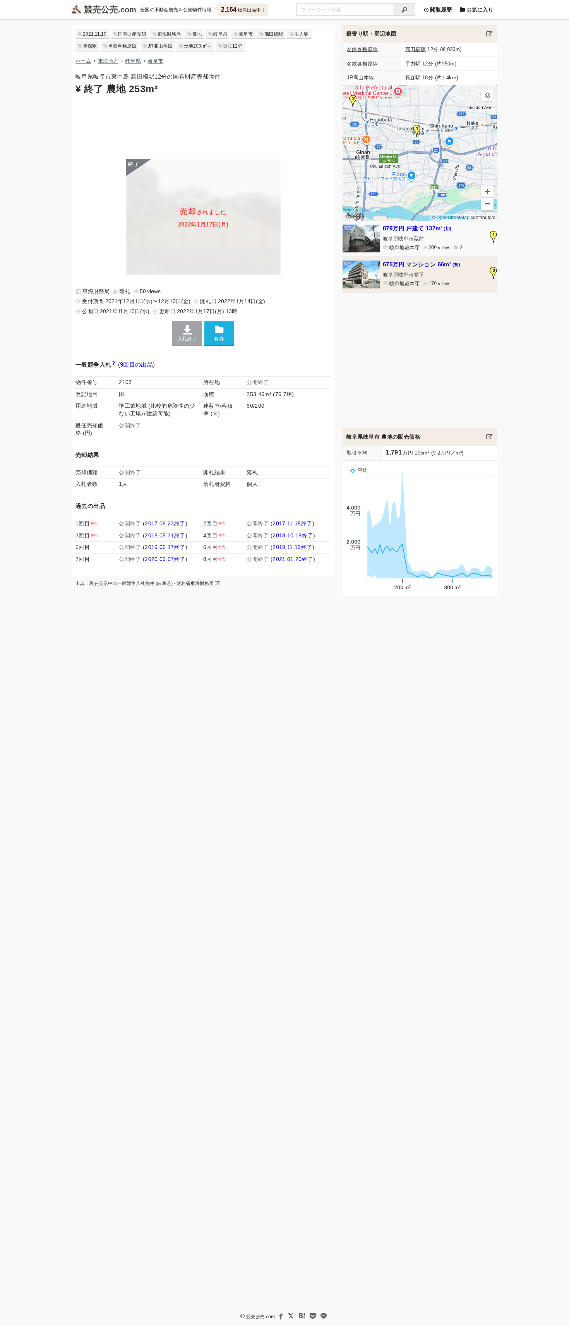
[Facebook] (280, 1316)
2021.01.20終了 (293, 559)
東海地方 (108, 61)
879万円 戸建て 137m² (417, 228)
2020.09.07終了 (165, 559)
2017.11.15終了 (292, 523)
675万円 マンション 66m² (421, 264)
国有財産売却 (132, 34)
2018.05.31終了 (165, 535)
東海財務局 (169, 34)
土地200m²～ (197, 46)
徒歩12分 (232, 46)
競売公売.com (260, 1316)
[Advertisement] (203, 125)
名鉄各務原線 (122, 46)
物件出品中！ (243, 9)
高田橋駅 (273, 34)
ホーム (83, 61)
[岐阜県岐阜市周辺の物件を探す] (489, 33)
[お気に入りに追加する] (219, 333)
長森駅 (90, 46)
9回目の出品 (136, 364)
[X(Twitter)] (291, 1316)
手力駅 (301, 34)
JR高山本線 (160, 46)
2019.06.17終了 (165, 547)
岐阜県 (220, 34)
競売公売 (101, 9)
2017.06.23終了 (165, 523)
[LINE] (323, 1316)
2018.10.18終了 (293, 535)
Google (355, 216)
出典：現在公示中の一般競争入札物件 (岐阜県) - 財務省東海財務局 (145, 583)
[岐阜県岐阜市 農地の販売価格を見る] (489, 436)
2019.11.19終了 (292, 547)
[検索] (404, 9)
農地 (197, 34)
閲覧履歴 (440, 10)
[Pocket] (313, 1316)
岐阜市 (246, 34)
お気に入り (479, 10)
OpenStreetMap (453, 217)
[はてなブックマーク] (302, 1316)
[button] (417, 131)
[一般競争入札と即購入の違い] (113, 364)
